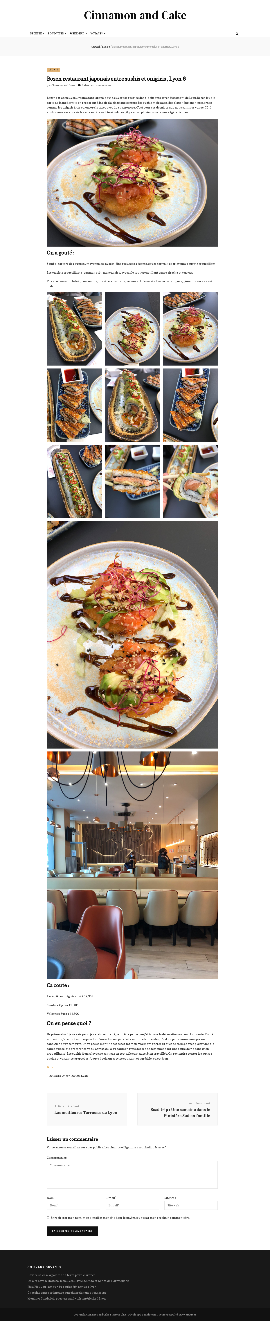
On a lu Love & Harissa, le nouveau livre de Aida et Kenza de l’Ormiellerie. (79, 1281)
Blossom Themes (156, 1314)
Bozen (51, 1067)
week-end (77, 33)
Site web (170, 1198)
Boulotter (56, 33)
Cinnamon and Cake (135, 14)
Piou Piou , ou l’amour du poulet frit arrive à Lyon (62, 1287)
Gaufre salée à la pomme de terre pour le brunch (62, 1275)
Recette (36, 33)
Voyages (97, 33)
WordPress (189, 1314)
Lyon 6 (53, 69)
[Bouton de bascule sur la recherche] (237, 33)
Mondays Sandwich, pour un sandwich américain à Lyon (67, 1298)
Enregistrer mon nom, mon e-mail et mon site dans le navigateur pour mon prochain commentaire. (120, 1217)
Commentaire (57, 1157)
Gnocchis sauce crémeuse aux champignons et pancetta (67, 1292)
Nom (51, 1198)
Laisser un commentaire (96, 85)
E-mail (111, 1198)
